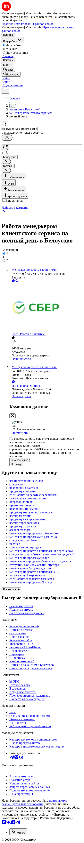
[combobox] (20, 129)
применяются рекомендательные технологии (34, 802)
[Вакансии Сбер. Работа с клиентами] (46, 307)
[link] (8, 69)
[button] (6, 78)
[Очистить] (7, 137)
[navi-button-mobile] (5, 90)
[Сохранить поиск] (5, 148)
